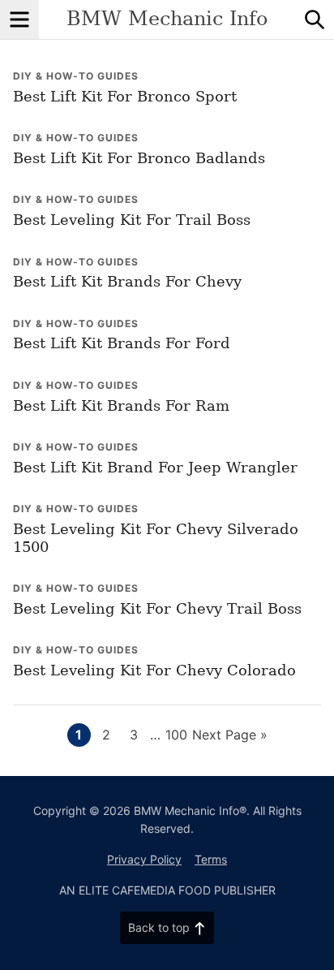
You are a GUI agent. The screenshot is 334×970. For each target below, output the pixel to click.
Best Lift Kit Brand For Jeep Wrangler (155, 467)
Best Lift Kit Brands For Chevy (127, 281)
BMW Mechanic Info (167, 18)
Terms (211, 859)
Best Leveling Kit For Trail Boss (131, 219)
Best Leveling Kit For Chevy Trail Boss (157, 608)
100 (176, 734)
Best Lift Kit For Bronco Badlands (139, 157)
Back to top (159, 927)
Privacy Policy (144, 859)
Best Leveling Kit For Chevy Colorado (154, 670)
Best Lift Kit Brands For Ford (121, 342)
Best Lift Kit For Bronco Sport (125, 96)
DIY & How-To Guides (76, 76)
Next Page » (230, 736)
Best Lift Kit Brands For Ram (121, 405)
